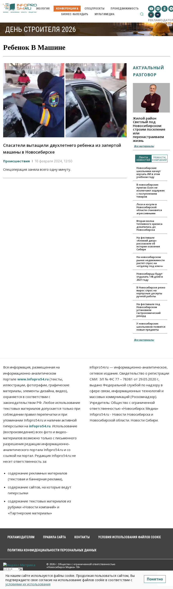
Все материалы (144, 146)
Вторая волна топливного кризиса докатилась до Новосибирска (149, 225)
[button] (141, 14)
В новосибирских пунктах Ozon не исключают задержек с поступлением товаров (151, 190)
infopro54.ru (39, 426)
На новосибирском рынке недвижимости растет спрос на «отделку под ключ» (151, 261)
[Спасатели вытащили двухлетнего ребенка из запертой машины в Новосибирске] (65, 100)
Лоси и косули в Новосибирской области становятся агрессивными (149, 208)
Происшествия (16, 161)
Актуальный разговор (148, 71)
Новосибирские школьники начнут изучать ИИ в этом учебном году (149, 172)
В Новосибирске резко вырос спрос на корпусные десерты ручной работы (151, 292)
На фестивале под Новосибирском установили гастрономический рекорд (149, 310)
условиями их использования (27, 584)
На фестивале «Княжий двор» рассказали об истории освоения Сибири (148, 243)
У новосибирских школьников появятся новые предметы (151, 326)
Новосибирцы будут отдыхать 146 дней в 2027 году (150, 276)
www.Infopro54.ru (33, 379)
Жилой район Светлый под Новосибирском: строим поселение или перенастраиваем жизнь (149, 129)
